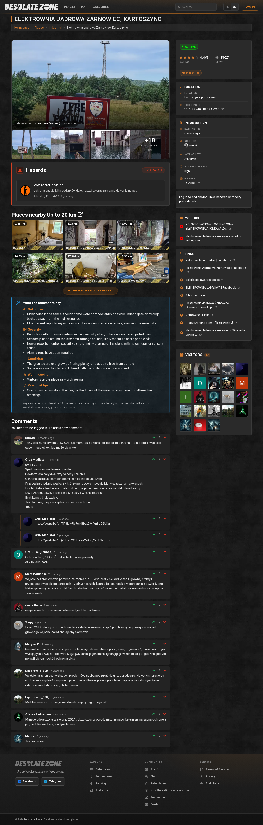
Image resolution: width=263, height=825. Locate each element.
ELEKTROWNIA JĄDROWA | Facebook (211, 287)
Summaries (158, 797)
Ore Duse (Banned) (48, 123)
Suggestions (103, 776)
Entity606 (52, 196)
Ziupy (29, 622)
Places (69, 6)
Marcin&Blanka (36, 574)
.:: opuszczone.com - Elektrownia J (210, 323)
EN (234, 6)
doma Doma (33, 605)
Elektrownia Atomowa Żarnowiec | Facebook (216, 268)
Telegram (55, 781)
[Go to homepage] (31, 7)
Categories (102, 769)
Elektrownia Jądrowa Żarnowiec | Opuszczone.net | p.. (208, 305)
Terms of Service (217, 769)
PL (227, 6)
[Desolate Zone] (38, 763)
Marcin (30, 736)
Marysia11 (32, 644)
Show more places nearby (92, 290)
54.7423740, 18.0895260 (202, 109)
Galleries (101, 6)
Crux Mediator (35, 460)
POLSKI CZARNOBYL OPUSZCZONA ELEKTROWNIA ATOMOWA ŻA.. (209, 227)
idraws (30, 438)
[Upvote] (154, 437)
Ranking (100, 783)
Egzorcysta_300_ (37, 671)
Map (84, 6)
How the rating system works (170, 790)
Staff (154, 769)
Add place (212, 783)
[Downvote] (164, 437)
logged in (40, 428)
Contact (155, 804)
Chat (153, 776)
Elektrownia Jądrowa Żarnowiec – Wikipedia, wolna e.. (216, 332)
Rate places (158, 783)
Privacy (210, 776)
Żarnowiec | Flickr (198, 315)
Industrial (192, 72)
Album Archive (196, 295)
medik (193, 145)
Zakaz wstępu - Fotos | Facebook (209, 260)
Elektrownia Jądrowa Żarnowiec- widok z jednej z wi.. (213, 239)
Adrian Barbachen (38, 714)
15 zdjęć (190, 183)
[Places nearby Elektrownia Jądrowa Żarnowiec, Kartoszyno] (80, 215)
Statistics (102, 790)
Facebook (29, 781)
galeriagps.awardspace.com (205, 280)
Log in (250, 6)
